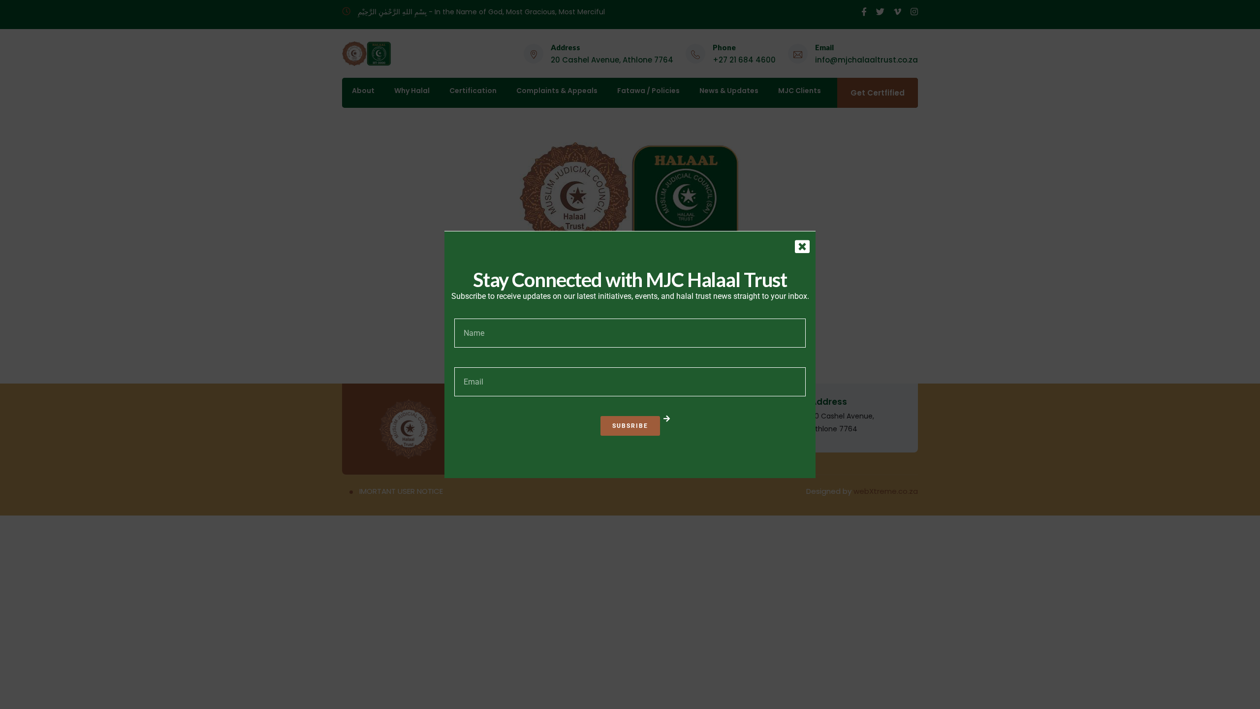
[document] (630, 354)
